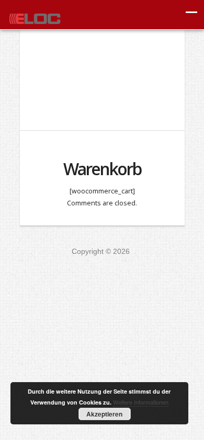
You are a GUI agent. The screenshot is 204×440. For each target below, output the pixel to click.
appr (34, 17)
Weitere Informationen (140, 402)
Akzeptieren (104, 414)
